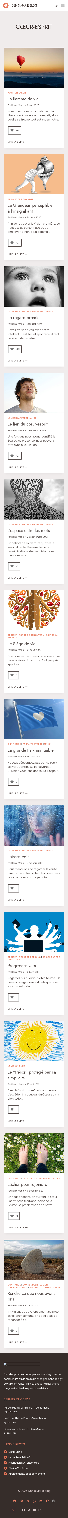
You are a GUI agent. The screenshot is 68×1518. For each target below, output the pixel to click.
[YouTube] (34, 1510)
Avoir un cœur (17, 92)
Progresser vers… (24, 965)
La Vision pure (16, 311)
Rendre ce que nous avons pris (31, 1296)
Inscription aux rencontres (24, 1462)
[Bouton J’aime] (12, 130)
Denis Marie (17, 105)
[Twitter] (29, 1510)
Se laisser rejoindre (21, 199)
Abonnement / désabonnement (27, 1473)
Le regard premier (24, 317)
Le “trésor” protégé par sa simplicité (32, 1075)
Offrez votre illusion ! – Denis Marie (24, 1429)
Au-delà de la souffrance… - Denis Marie (26, 1407)
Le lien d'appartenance (22, 418)
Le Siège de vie (21, 643)
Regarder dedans (30, 957)
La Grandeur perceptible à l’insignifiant (30, 208)
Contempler (30, 1284)
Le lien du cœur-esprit (28, 424)
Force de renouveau (31, 635)
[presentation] (34, 68)
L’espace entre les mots (29, 530)
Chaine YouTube (18, 1468)
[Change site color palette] (56, 5)
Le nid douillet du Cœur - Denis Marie (25, 1418)
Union (48, 744)
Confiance (14, 744)
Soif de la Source (40, 1287)
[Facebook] (23, 1510)
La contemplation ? (20, 1457)
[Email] (39, 1510)
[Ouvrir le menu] (63, 6)
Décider (12, 635)
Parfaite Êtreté (33, 744)
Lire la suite (18, 141)
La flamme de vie (23, 99)
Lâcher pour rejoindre (27, 1184)
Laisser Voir (18, 856)
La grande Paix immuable (31, 750)
